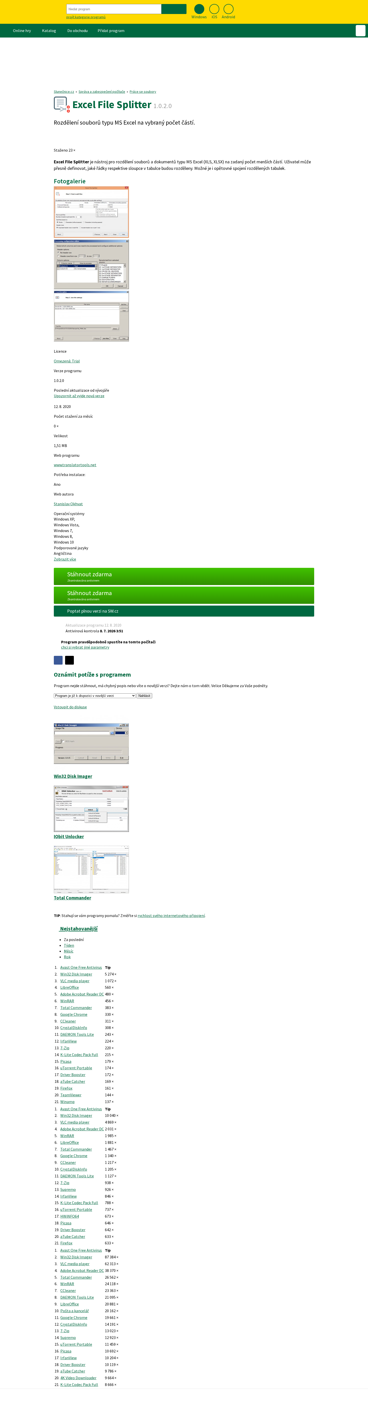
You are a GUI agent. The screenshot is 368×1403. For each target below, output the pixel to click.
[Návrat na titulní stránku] (33, 12)
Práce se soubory (143, 91)
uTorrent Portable (76, 1067)
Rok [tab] (67, 956)
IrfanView (68, 1041)
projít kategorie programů (86, 17)
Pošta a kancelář (74, 1310)
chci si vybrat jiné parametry (85, 647)
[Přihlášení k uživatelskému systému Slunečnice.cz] (360, 30)
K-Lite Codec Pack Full (79, 1054)
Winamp (67, 1101)
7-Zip (64, 1047)
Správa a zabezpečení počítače (102, 91)
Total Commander (76, 1007)
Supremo (68, 1189)
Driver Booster (72, 1074)
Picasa (65, 1061)
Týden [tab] (69, 945)
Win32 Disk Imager (76, 974)
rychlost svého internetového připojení (171, 915)
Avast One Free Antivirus (81, 967)
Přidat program (111, 30)
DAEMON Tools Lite (77, 1034)
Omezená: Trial (67, 360)
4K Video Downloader (78, 1377)
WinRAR (67, 1000)
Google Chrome (73, 1014)
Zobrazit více (65, 559)
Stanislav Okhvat (68, 503)
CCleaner (68, 1021)
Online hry (22, 30)
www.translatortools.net (75, 464)
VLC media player (74, 980)
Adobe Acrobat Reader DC (82, 994)
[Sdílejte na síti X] (69, 660)
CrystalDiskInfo (73, 1027)
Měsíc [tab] (68, 951)
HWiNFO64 (69, 1216)
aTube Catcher (72, 1081)
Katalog (49, 30)
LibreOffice (69, 987)
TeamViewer (70, 1094)
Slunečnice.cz (64, 91)
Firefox (66, 1088)
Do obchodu (77, 30)
